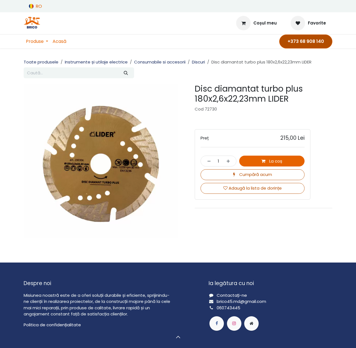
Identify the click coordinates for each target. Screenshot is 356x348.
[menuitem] (37, 41)
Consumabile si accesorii (160, 62)
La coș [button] (275, 161)
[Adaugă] (229, 161)
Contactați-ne (232, 295)
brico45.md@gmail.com (242, 301)
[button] (178, 337)
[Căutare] (125, 72)
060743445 (228, 308)
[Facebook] (216, 323)
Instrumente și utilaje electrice (96, 62)
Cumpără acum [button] (255, 174)
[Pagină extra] (251, 323)
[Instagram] (234, 323)
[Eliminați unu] (207, 161)
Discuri (198, 62)
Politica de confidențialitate (52, 325)
